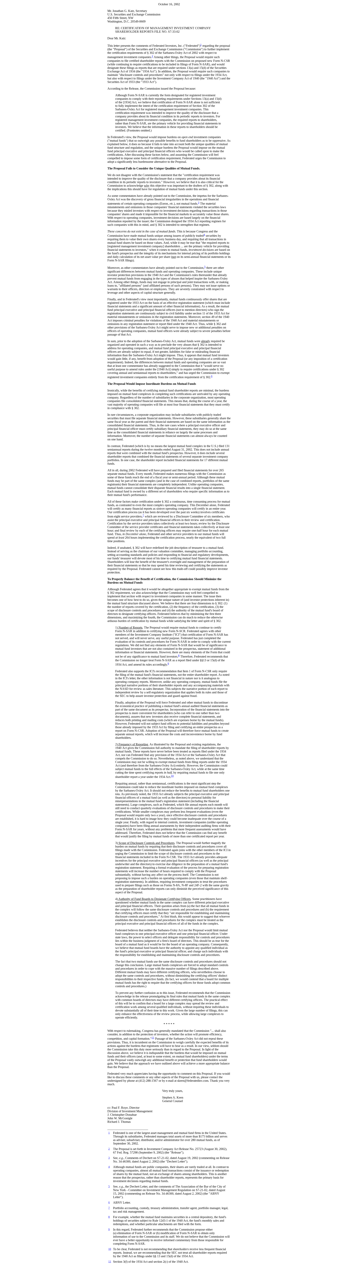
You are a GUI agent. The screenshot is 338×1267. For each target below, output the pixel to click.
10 (172, 775)
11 (153, 1037)
